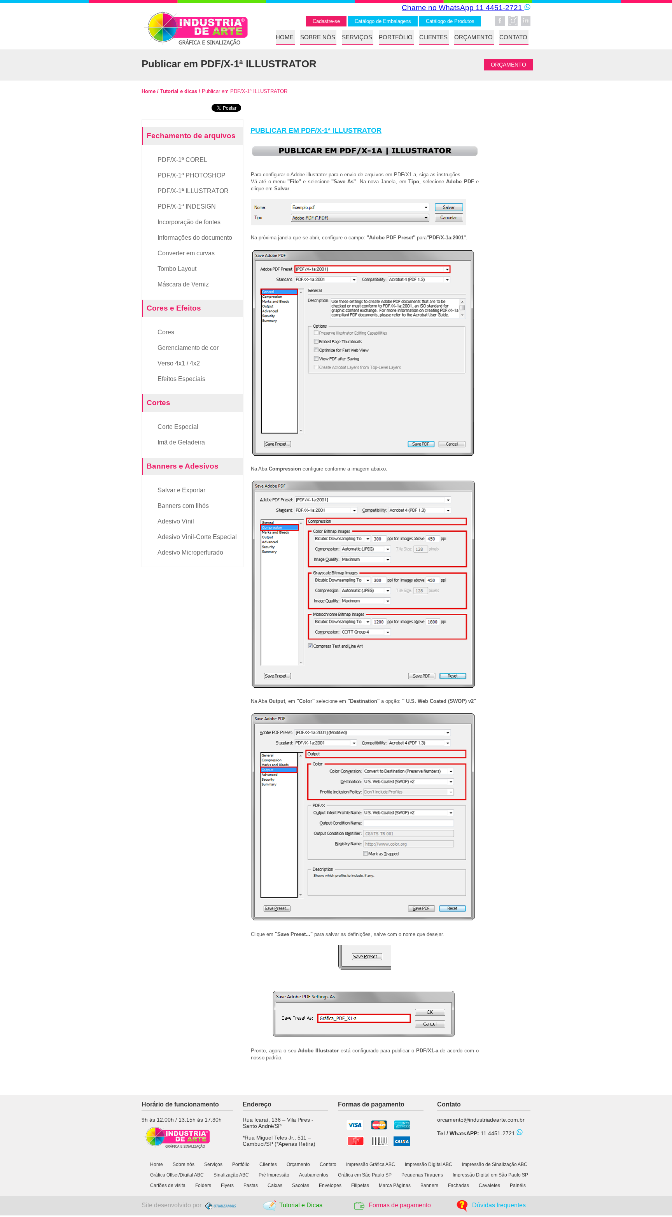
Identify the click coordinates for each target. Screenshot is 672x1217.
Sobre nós (183, 1164)
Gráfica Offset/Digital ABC (177, 1175)
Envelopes (330, 1185)
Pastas (250, 1185)
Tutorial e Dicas (300, 1205)
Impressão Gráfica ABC (370, 1164)
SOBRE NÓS (317, 37)
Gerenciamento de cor (188, 347)
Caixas (275, 1185)
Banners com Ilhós (183, 505)
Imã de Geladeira (181, 442)
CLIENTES (433, 37)
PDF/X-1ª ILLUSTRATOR (193, 191)
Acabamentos (313, 1175)
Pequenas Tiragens (422, 1175)
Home (156, 1164)
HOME (285, 37)
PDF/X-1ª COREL (182, 159)
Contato (328, 1164)
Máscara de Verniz (183, 284)
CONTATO (513, 37)
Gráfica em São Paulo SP (365, 1175)
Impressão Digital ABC (428, 1164)
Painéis (518, 1185)
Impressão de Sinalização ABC (494, 1164)
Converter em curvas (186, 253)
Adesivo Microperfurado (190, 552)
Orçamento (298, 1164)
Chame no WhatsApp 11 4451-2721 (463, 8)
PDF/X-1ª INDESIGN (187, 206)
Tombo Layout (177, 268)
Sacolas (300, 1185)
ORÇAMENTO (473, 37)
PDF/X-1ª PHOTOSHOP (192, 175)
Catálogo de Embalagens (383, 21)
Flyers (227, 1185)
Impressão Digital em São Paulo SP (490, 1175)
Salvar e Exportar (181, 490)
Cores (166, 332)
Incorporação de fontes (189, 222)
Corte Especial (178, 426)
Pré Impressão (274, 1175)
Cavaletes (489, 1185)
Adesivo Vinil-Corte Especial (197, 537)
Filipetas (360, 1185)
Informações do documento (195, 237)
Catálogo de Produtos (450, 21)
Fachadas (458, 1185)
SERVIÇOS (357, 37)
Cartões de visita (168, 1185)
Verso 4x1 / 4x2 (179, 363)
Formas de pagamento (400, 1205)
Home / (150, 91)
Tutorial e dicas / (179, 91)
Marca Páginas (395, 1185)
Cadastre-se (326, 21)
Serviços (213, 1164)
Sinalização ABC (232, 1175)
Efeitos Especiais (181, 379)
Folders (203, 1185)
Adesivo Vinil (176, 521)
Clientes (268, 1164)
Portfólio (241, 1164)
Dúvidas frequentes (499, 1205)
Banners (429, 1185)
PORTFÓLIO (396, 37)
